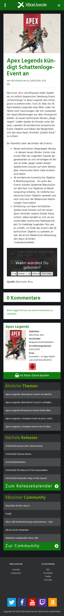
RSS (48, 570)
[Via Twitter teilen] (52, 80)
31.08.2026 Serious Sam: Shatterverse (24, 446)
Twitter (48, 576)
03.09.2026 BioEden (15, 462)
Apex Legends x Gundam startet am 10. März (28, 427)
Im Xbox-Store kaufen (34, 375)
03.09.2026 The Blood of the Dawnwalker (26, 470)
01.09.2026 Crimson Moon (18, 454)
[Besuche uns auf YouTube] (32, 602)
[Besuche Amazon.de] (52, 602)
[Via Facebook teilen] (49, 80)
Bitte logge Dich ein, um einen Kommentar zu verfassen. (30, 312)
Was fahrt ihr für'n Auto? (17, 506)
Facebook (48, 573)
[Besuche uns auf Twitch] (42, 602)
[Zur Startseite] (32, 5)
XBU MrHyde (17, 81)
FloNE (8, 514)
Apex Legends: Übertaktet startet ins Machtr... (28, 394)
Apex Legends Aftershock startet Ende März (28, 411)
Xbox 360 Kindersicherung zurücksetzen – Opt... (29, 522)
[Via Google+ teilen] (55, 80)
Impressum (16, 573)
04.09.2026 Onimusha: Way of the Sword (26, 478)
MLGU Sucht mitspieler (17, 530)
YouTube (48, 580)
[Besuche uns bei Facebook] (22, 602)
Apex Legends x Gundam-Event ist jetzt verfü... (29, 419)
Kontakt (16, 570)
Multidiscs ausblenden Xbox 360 (21, 538)
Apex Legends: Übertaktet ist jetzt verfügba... (28, 402)
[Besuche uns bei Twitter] (11, 602)
